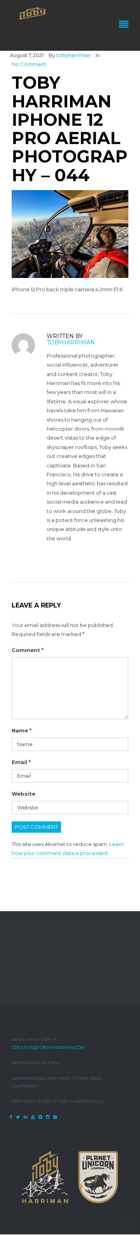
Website (23, 794)
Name (22, 730)
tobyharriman (73, 55)
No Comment (29, 64)
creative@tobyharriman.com (48, 1047)
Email (21, 762)
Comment (28, 650)
